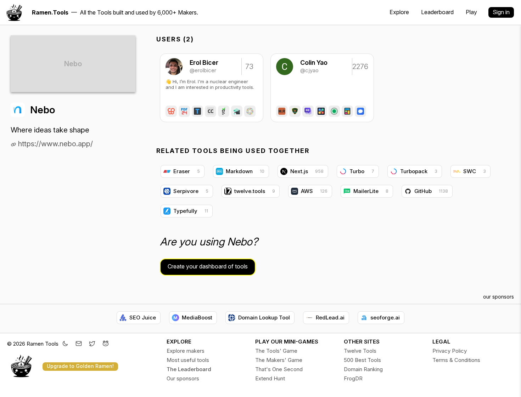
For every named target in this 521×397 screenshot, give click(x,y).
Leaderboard (437, 12)
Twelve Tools (360, 350)
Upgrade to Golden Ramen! (80, 366)
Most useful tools (188, 360)
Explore (399, 12)
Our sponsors (183, 378)
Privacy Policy (449, 350)
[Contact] (78, 344)
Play (471, 12)
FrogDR (353, 378)
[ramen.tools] (14, 12)
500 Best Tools (362, 360)
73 (249, 66)
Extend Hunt (270, 378)
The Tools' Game (276, 350)
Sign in (501, 12)
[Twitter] (92, 344)
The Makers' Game (278, 360)
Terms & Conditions (456, 360)
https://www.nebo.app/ (54, 144)
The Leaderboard (189, 369)
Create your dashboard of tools (208, 266)
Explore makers (186, 350)
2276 (359, 66)
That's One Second (279, 369)
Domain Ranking (363, 369)
